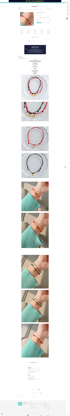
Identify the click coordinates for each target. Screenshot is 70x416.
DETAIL (29, 362)
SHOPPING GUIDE (45, 408)
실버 (43, 9)
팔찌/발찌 (32, 9)
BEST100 (23, 9)
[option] (35, 1)
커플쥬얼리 (38, 9)
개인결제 (48, 410)
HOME (44, 406)
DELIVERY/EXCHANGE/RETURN (33, 362)
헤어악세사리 (49, 9)
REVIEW (67, 2)
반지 (25, 9)
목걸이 (27, 9)
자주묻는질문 (48, 408)
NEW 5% (20, 9)
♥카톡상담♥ (68, 9)
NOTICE (67, 8)
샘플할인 (41, 9)
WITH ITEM (37, 362)
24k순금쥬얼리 (46, 9)
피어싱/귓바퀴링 (35, 9)
